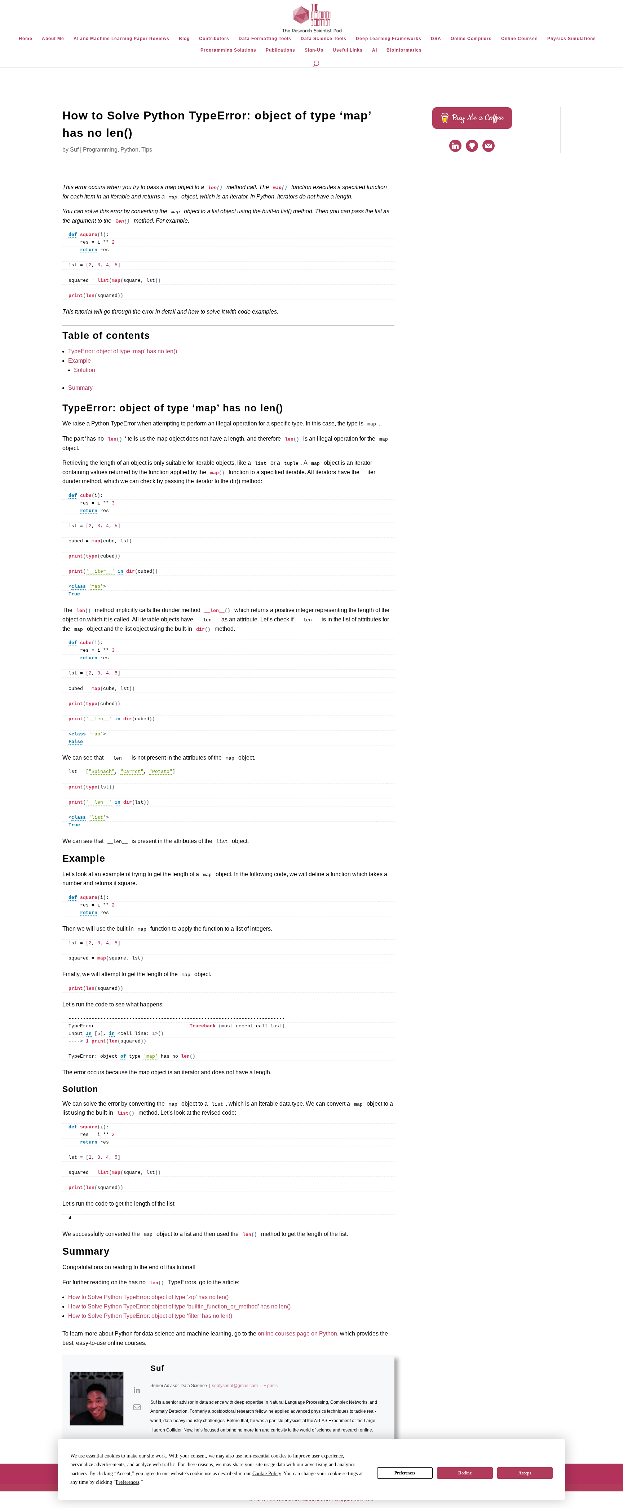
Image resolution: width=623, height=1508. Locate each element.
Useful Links (348, 50)
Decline (465, 1473)
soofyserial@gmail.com (235, 1385)
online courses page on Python (297, 1333)
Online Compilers (471, 38)
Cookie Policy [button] (266, 1473)
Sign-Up (314, 50)
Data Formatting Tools (265, 38)
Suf (74, 150)
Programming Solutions (228, 50)
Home (25, 38)
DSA (436, 38)
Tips (146, 150)
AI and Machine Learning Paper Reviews (121, 38)
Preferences (404, 1473)
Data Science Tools (323, 38)
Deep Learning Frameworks (388, 38)
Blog (184, 38)
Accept (524, 1473)
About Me (53, 38)
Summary (80, 388)
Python (129, 150)
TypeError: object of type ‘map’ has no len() (122, 351)
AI (374, 50)
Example (79, 361)
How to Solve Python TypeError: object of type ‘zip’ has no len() (148, 1297)
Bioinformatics (404, 50)
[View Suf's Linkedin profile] (137, 1390)
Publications (280, 50)
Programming (100, 150)
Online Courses (519, 38)
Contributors (214, 38)
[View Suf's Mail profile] (137, 1407)
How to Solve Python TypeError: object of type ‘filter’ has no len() (150, 1316)
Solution (84, 370)
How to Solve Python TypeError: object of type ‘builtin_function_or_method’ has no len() (179, 1306)
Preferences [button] (127, 1482)
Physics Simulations (571, 38)
